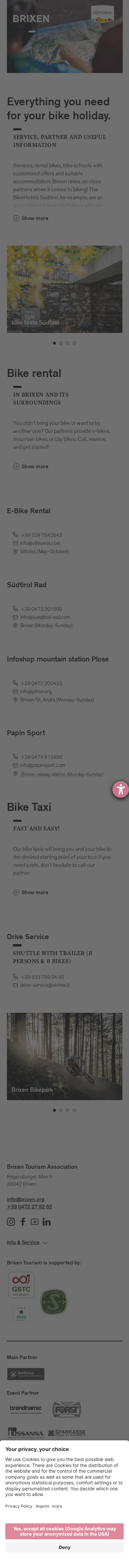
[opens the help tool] (120, 789)
